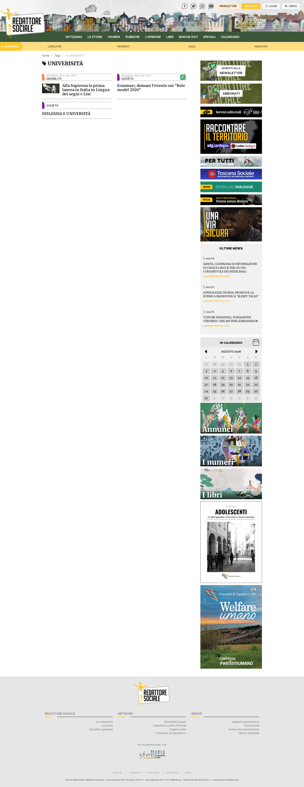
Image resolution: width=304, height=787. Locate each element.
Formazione (251, 725)
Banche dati (188, 37)
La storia (107, 725)
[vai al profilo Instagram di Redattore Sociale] (202, 6)
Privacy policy (153, 772)
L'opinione (153, 37)
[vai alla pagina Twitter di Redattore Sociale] (194, 6)
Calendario (230, 37)
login (272, 6)
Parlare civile (178, 729)
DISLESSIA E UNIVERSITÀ (66, 114)
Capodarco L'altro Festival (169, 725)
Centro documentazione (243, 729)
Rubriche (132, 37)
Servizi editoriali (249, 733)
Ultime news (231, 248)
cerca (292, 6)
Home (45, 55)
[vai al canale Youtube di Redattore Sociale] (211, 6)
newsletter (228, 6)
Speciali (209, 37)
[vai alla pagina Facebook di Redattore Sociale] (185, 6)
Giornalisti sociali (175, 721)
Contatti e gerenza (101, 729)
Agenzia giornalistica (245, 721)
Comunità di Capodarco (171, 733)
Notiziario (74, 37)
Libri (169, 37)
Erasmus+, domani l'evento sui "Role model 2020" (151, 87)
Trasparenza (134, 772)
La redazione (104, 721)
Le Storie (95, 37)
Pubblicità (117, 772)
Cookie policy (172, 772)
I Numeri (114, 37)
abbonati (251, 6)
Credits (188, 772)
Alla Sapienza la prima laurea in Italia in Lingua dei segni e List (85, 89)
